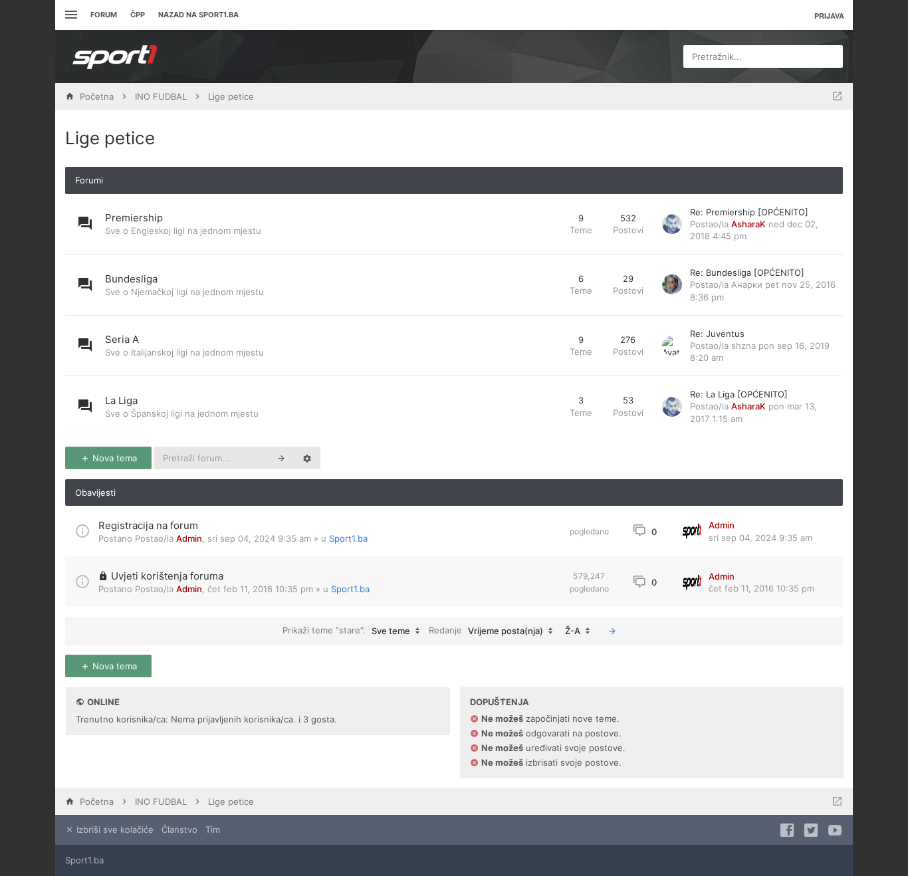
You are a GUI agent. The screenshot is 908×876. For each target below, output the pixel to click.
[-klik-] (612, 630)
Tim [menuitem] (212, 829)
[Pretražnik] (281, 458)
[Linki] (69, 15)
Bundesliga (131, 279)
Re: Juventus (717, 333)
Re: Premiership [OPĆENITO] (749, 212)
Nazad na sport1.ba (198, 14)
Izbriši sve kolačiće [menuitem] (114, 829)
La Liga (121, 400)
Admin (189, 538)
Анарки (746, 284)
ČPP (137, 14)
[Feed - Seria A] (547, 346)
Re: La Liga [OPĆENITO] (739, 394)
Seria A (122, 339)
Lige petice (110, 138)
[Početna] (115, 56)
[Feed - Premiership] (547, 224)
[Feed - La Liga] (547, 406)
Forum (103, 14)
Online (103, 702)
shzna (743, 345)
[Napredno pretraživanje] (307, 458)
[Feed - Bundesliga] (547, 285)
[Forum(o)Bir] (837, 96)
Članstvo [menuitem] (179, 829)
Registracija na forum (148, 525)
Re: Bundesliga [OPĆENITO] (747, 272)
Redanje (486, 630)
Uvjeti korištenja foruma (167, 576)
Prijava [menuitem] (829, 16)
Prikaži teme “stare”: (346, 630)
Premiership (134, 217)
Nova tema (113, 458)
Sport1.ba (348, 538)
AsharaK (748, 224)
